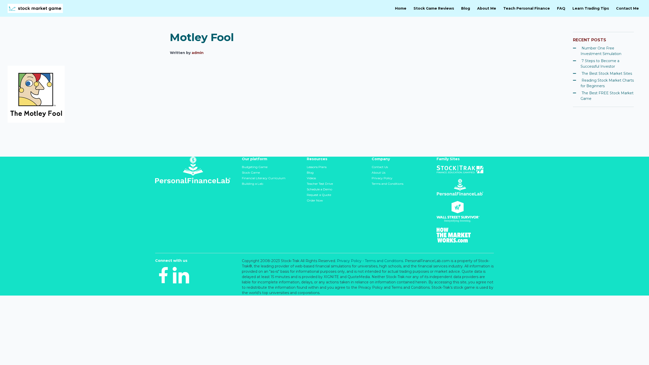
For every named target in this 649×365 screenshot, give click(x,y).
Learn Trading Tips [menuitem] (590, 8)
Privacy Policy (382, 178)
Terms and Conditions (387, 184)
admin (198, 52)
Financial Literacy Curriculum (263, 178)
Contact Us (380, 167)
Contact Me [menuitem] (627, 8)
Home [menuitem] (400, 8)
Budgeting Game (254, 167)
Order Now (315, 200)
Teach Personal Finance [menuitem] (526, 8)
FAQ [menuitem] (561, 8)
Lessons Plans (317, 167)
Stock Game (251, 172)
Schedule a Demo (319, 189)
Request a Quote (319, 195)
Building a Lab (252, 184)
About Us (378, 172)
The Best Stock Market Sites (607, 73)
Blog (310, 172)
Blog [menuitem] (465, 8)
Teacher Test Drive (320, 184)
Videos (311, 178)
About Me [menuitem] (486, 8)
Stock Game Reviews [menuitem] (433, 8)
